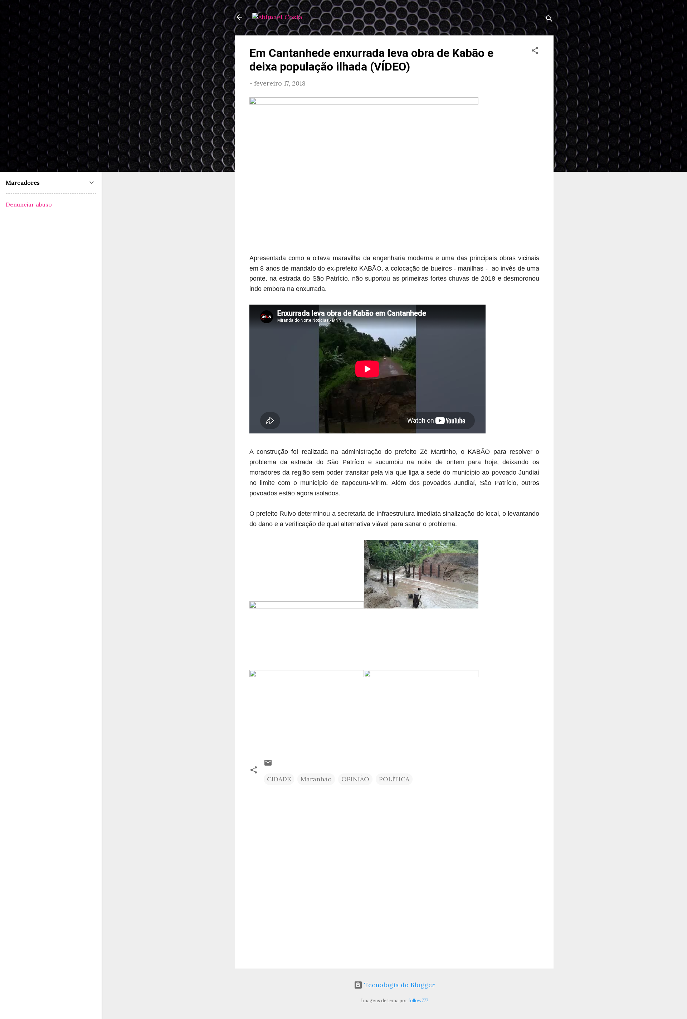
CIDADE (279, 779)
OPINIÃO (355, 779)
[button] (535, 51)
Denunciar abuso (29, 204)
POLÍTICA (394, 779)
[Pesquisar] (549, 19)
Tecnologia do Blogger (398, 985)
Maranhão (316, 779)
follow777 (418, 1000)
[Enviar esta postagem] (268, 765)
